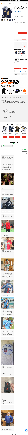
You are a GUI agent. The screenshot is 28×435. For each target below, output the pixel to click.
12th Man (19, 27)
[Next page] (13, 12)
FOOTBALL (10, 3)
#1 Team (16, 27)
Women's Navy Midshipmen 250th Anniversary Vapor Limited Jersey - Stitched (11, 133)
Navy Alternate (17, 16)
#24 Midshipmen (22, 25)
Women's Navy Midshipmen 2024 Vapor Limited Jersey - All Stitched (5, 133)
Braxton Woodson (22, 22)
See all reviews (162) (14, 143)
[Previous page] (1, 12)
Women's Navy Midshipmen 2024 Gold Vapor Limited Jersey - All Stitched (17, 133)
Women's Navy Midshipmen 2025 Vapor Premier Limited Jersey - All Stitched (24, 133)
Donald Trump (17, 25)
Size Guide (18, 28)
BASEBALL (14, 3)
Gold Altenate (23, 16)
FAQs (19, 1)
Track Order (25, 1)
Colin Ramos (17, 22)
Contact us (22, 1)
